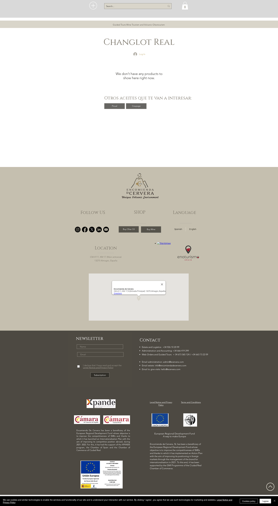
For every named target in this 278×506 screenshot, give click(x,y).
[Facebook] (85, 229)
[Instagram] (78, 229)
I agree (265, 501)
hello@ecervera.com (170, 369)
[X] (92, 229)
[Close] (274, 501)
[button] (93, 5)
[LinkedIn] (99, 229)
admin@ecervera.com (173, 361)
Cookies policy (248, 501)
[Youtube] (106, 229)
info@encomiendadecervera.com (170, 365)
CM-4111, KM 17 (98, 257)
